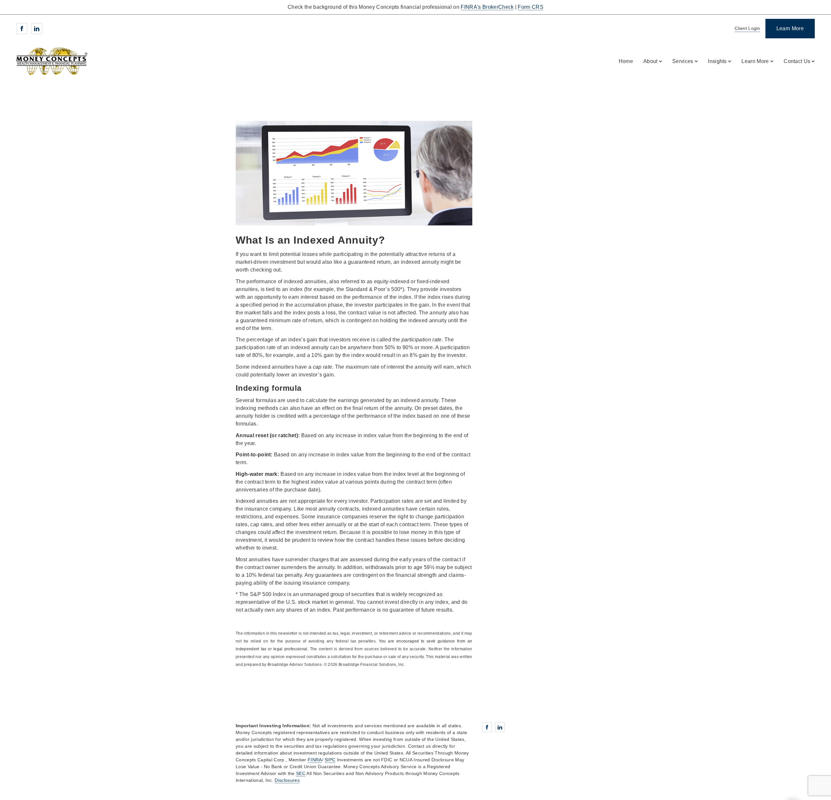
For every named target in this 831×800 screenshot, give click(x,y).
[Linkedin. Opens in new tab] (36, 28)
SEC (300, 773)
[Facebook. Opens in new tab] (21, 28)
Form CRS (530, 7)
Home (626, 61)
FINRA (315, 759)
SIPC (330, 759)
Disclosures (287, 780)
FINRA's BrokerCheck (487, 7)
